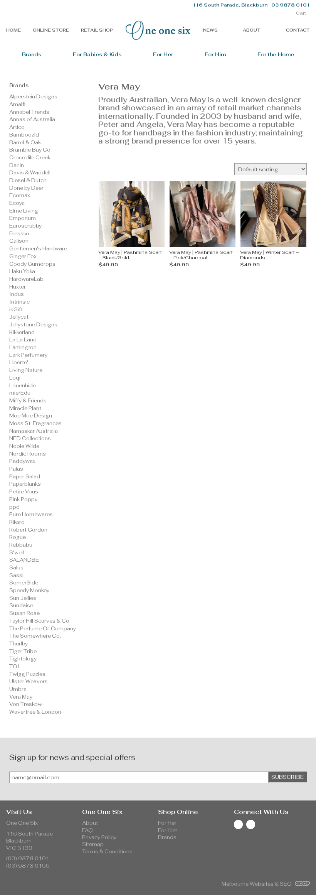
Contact (298, 30)
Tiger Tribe (23, 651)
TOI (14, 666)
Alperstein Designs (33, 96)
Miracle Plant (25, 408)
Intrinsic (19, 302)
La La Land (23, 339)
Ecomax (19, 195)
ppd (14, 507)
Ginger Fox (23, 256)
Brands (31, 54)
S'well (16, 552)
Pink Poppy (23, 499)
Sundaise (21, 605)
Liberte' (18, 362)
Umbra (18, 689)
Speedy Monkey (29, 590)
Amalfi (17, 104)
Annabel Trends (29, 112)
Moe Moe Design (30, 415)
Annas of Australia (32, 119)
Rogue (17, 537)
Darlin (16, 165)
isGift (16, 309)
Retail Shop (97, 30)
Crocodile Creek (29, 157)
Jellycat (19, 317)
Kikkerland (22, 332)
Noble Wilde (24, 446)
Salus (16, 567)
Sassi (16, 575)
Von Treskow (25, 704)
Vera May (20, 697)
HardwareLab (26, 279)
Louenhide (22, 385)
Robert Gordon (28, 530)
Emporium (22, 218)
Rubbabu (20, 545)
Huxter (17, 287)
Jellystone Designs (33, 324)
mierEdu (19, 393)
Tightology (23, 658)
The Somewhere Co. (35, 636)
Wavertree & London (35, 712)
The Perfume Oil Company (42, 628)
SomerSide (23, 582)
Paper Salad (24, 476)
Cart (301, 13)
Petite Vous (23, 491)
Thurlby (18, 643)
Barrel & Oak (25, 142)
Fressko (19, 233)
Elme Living (23, 211)
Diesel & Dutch (28, 180)
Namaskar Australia (33, 431)
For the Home (275, 54)
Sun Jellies (22, 598)
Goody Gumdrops (32, 264)
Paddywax (22, 461)
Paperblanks (25, 484)
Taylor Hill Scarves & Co (39, 621)
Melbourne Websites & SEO (257, 884)
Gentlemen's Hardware (38, 248)
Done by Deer (26, 188)
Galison (19, 241)
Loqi (14, 378)
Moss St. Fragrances (35, 423)
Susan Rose (24, 613)
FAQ (87, 830)
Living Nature (25, 370)
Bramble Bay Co (29, 150)
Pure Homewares (31, 514)
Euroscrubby (25, 226)
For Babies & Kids (97, 54)
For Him (215, 54)
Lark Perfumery (28, 355)
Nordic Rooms (27, 454)
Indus (16, 294)
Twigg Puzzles (27, 674)
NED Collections (30, 438)
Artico (17, 127)
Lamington (23, 347)
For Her (163, 54)
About (252, 30)
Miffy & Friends (28, 400)
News (210, 30)
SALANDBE (24, 560)
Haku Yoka (22, 271)
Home (13, 30)
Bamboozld (24, 135)
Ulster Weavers (28, 681)
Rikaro (17, 522)
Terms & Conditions (107, 851)
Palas (16, 469)
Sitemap (93, 844)
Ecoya (17, 203)
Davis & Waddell (29, 172)
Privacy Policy (99, 837)
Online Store (51, 30)
